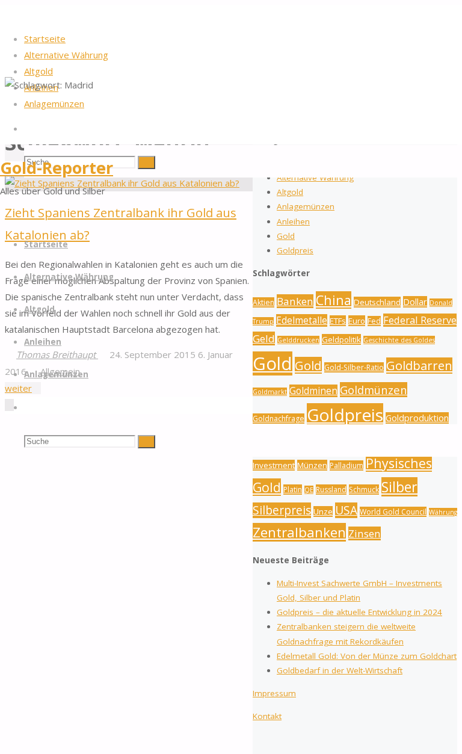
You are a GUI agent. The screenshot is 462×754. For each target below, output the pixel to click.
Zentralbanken (299, 532)
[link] (28, 128)
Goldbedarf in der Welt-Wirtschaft (339, 670)
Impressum (274, 693)
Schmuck (364, 489)
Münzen (312, 465)
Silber (399, 486)
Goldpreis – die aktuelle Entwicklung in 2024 (359, 612)
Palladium (346, 465)
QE (308, 490)
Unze (323, 511)
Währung (443, 512)
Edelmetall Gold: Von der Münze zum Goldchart (367, 655)
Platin (292, 489)
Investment (274, 465)
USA (346, 510)
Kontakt (267, 716)
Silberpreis (282, 510)
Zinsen (364, 533)
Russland (331, 489)
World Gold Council (393, 512)
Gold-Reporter (56, 167)
